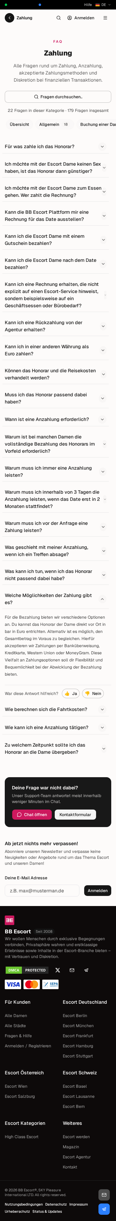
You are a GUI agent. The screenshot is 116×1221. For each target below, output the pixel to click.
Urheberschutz (17, 1211)
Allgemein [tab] (53, 124)
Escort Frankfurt (78, 1035)
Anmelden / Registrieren (28, 1046)
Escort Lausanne (79, 1096)
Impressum (78, 1204)
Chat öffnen (35, 814)
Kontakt (70, 1167)
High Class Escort (21, 1136)
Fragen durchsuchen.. (61, 96)
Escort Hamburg (78, 1046)
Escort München (78, 1025)
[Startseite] (58, 920)
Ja (71, 693)
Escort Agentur (77, 1157)
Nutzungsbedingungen (24, 1204)
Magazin (71, 1146)
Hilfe (88, 4)
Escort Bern (74, 1106)
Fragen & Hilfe (18, 1035)
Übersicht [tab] (19, 124)
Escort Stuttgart (78, 1056)
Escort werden (76, 1136)
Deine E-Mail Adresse (26, 878)
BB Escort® (27, 1190)
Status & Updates (47, 1211)
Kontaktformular (75, 814)
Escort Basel (75, 1086)
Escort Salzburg (20, 1096)
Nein (93, 693)
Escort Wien (16, 1086)
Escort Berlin (75, 1015)
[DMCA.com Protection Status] (27, 970)
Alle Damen (16, 1015)
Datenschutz (56, 1204)
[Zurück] (9, 18)
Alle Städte (15, 1025)
